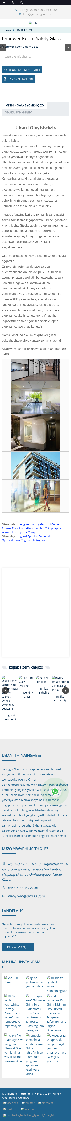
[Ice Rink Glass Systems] (27, 682)
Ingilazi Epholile (44, 690)
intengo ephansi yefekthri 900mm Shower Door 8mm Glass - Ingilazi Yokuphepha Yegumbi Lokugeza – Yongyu (31, 528)
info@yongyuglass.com (38, 14)
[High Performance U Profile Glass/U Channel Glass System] (10, 693)
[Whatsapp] (55, 791)
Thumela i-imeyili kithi (24, 70)
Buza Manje (18, 947)
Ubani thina (21, 755)
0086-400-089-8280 (23, 887)
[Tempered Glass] (44, 680)
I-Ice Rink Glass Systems (27, 694)
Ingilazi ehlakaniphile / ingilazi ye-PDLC (60, 698)
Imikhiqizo (24, 30)
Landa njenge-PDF (20, 79)
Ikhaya (6, 30)
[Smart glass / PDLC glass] (60, 684)
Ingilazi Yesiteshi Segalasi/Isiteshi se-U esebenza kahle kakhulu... (10, 717)
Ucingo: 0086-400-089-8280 (38, 10)
